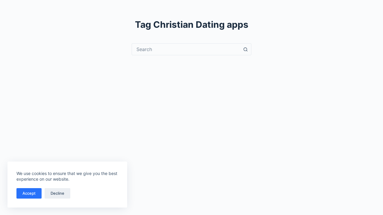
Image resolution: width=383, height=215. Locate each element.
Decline (57, 193)
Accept (29, 193)
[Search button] (245, 49)
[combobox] (186, 49)
